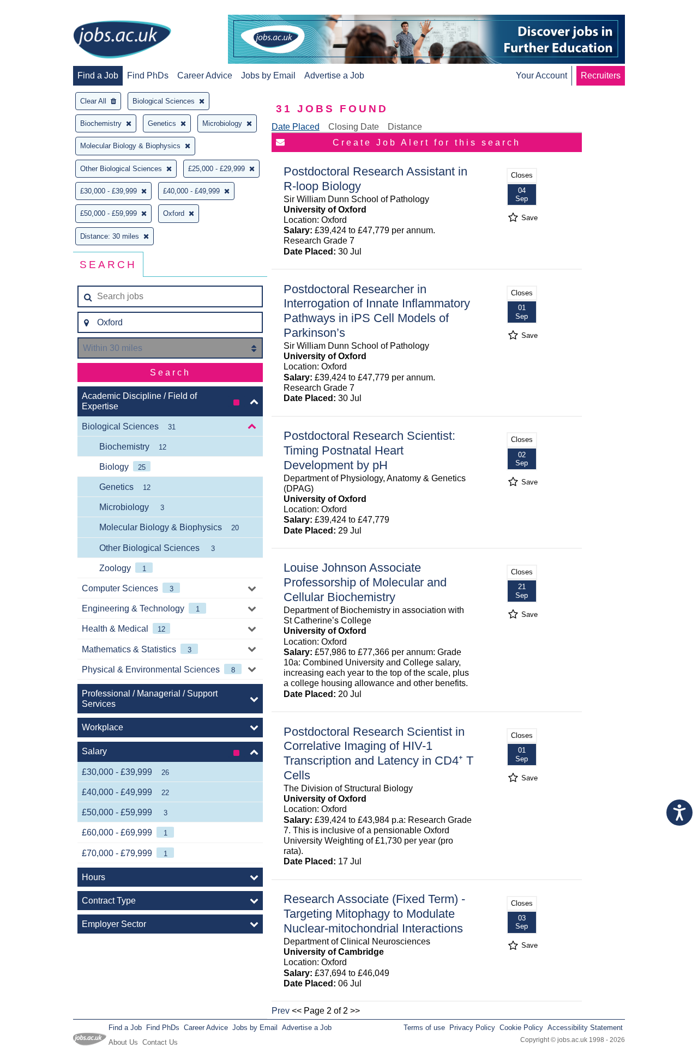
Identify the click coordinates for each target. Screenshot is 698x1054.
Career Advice (204, 75)
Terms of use (424, 1027)
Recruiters (601, 75)
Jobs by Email (268, 75)
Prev (281, 1010)
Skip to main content (43, 9)
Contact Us (160, 1042)
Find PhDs (148, 75)
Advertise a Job (334, 75)
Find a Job (97, 75)
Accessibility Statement (585, 1027)
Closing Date (353, 126)
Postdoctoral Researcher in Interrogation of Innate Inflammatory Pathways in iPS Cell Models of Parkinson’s (377, 311)
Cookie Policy (521, 1027)
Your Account (541, 75)
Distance (405, 126)
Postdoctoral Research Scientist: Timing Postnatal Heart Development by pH (369, 450)
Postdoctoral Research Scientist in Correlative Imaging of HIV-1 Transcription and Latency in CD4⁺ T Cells (378, 754)
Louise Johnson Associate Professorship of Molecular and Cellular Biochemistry (365, 582)
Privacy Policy (472, 1027)
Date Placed (296, 126)
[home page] (122, 40)
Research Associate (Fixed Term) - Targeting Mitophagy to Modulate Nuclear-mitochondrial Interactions (374, 913)
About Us (123, 1042)
